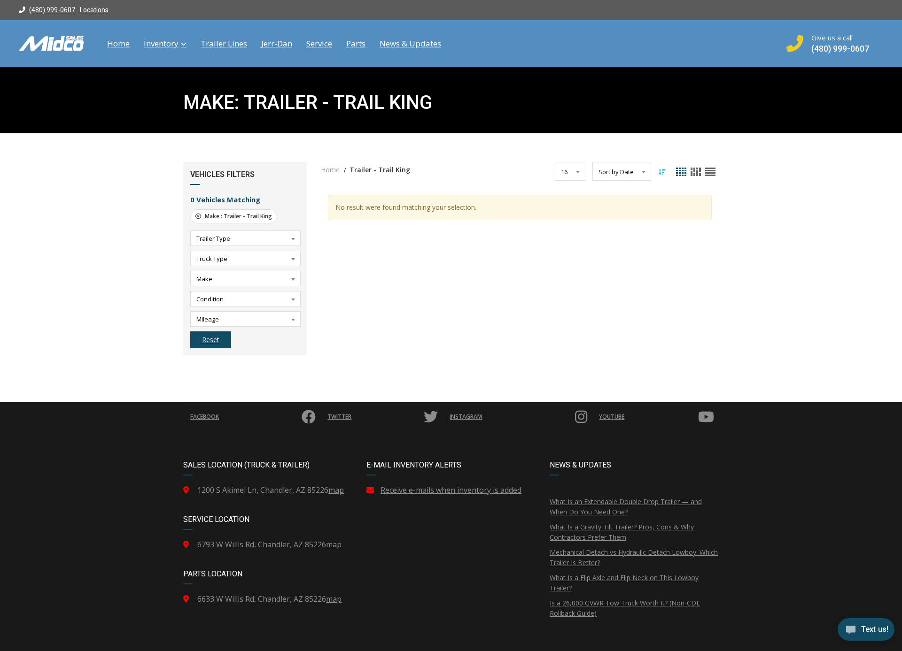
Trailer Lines (224, 43)
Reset (210, 339)
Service (319, 43)
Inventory (161, 43)
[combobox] (245, 238)
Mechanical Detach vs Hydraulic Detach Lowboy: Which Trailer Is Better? (634, 557)
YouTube (611, 417)
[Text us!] (866, 632)
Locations (94, 10)
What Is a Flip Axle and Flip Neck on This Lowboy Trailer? (624, 582)
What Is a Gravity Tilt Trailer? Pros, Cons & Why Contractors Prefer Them (622, 532)
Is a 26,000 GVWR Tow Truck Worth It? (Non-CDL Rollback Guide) (625, 608)
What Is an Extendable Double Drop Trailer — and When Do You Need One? (626, 506)
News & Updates (410, 43)
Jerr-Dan (276, 43)
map (336, 490)
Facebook (204, 417)
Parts (355, 43)
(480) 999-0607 (51, 10)
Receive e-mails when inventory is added (451, 490)
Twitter (339, 417)
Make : (237, 216)
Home (118, 43)
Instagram (466, 417)
